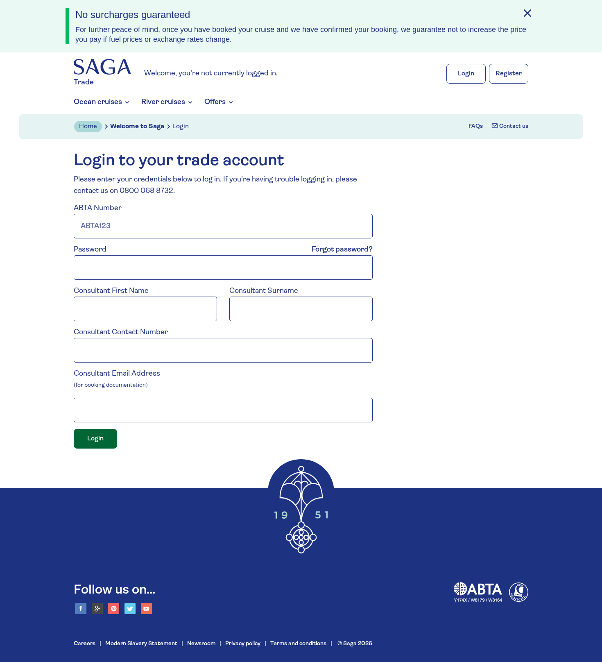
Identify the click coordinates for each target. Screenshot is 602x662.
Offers (215, 102)
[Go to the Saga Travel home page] (102, 67)
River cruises (163, 102)
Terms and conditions (298, 644)
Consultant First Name (111, 291)
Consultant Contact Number (121, 332)
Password (90, 250)
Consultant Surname (263, 291)
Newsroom (201, 644)
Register (509, 73)
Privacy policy (242, 644)
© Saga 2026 (354, 644)
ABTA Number (98, 208)
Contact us (513, 126)
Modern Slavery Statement (141, 644)
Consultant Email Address (117, 374)
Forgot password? (342, 250)
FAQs (475, 126)
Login (466, 73)
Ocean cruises (98, 102)
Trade (84, 82)
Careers (84, 644)
